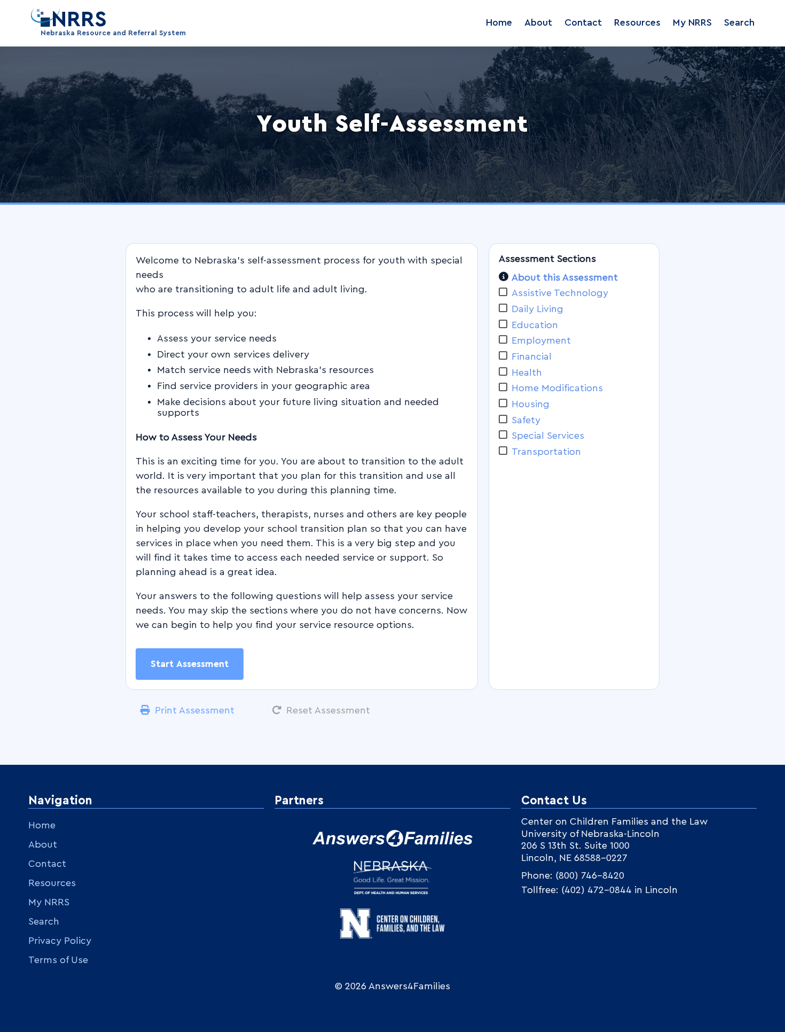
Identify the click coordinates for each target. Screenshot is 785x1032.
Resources (637, 22)
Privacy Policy (59, 940)
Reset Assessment (328, 710)
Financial (532, 356)
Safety (526, 420)
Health (527, 372)
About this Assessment (565, 277)
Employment (541, 340)
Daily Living (537, 309)
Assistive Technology (560, 293)
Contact (583, 22)
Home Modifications (557, 388)
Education (535, 325)
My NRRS (692, 22)
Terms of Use (58, 960)
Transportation (546, 451)
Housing (531, 404)
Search (739, 22)
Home (499, 22)
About (538, 22)
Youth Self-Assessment (392, 124)
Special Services (548, 435)
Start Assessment (190, 664)
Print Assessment (194, 710)
